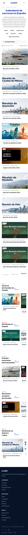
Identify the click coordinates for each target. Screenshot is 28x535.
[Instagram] (9, 530)
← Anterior (6, 274)
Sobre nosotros (5, 513)
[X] (6, 530)
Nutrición (4, 503)
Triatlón (20, 33)
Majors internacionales (14, 36)
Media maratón (20, 30)
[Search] (24, 2)
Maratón (12, 30)
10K (7, 33)
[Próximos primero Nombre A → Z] (23, 46)
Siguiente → (24, 274)
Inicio (3, 7)
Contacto (4, 520)
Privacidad (9, 532)
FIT (5, 471)
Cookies (15, 532)
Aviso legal (4, 532)
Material (4, 501)
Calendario (4, 482)
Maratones (4, 485)
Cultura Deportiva (6, 517)
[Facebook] (3, 530)
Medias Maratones (6, 487)
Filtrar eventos (10, 42)
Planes (3, 496)
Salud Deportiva (6, 506)
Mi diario (4, 515)
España (6, 30)
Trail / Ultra (13, 33)
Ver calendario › (16, 289)
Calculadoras (5, 499)
